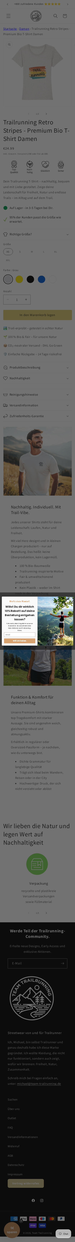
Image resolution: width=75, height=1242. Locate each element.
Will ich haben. (20, 641)
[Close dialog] (70, 599)
